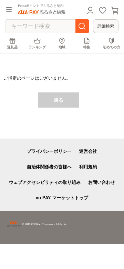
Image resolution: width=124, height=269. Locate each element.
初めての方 (111, 47)
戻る (58, 100)
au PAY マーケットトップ (62, 197)
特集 (86, 47)
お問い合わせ (101, 182)
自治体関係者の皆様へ (49, 166)
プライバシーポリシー (49, 151)
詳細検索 (105, 26)
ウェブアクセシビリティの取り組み (45, 182)
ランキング (37, 47)
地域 (62, 47)
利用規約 (88, 166)
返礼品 (12, 47)
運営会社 (88, 151)
